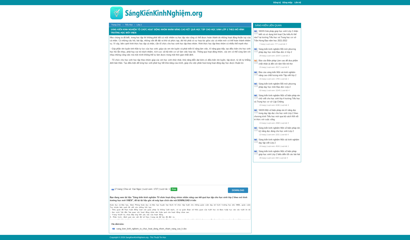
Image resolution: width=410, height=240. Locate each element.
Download (238, 190)
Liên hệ (298, 2)
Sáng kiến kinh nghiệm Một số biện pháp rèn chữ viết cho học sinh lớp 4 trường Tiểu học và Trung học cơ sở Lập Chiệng (277, 98)
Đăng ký (277, 2)
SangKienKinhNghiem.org (137, 237)
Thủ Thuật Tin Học (158, 237)
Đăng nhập (287, 2)
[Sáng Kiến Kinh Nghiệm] (156, 13)
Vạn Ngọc (136, 189)
